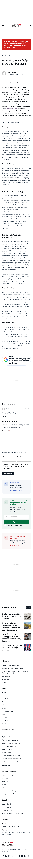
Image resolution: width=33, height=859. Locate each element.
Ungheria (5, 720)
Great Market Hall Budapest (11, 759)
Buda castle (6, 765)
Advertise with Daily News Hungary (13, 813)
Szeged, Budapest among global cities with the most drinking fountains (11, 637)
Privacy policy (6, 807)
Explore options (15, 490)
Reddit (4, 784)
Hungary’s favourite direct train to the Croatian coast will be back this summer (11, 626)
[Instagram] (9, 856)
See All (28, 607)
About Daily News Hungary (11, 665)
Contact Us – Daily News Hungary (13, 668)
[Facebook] (6, 856)
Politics (4, 695)
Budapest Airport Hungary (11, 756)
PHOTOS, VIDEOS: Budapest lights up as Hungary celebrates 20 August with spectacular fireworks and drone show (16, 44)
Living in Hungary (8, 734)
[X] (12, 856)
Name (4, 456)
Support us (13, 545)
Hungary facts (7, 752)
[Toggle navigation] (3, 25)
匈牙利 (4, 724)
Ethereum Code (11, 108)
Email (19, 456)
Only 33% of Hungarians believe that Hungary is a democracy (12, 647)
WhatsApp (5, 778)
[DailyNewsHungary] (16, 25)
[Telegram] (22, 856)
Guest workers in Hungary (10, 746)
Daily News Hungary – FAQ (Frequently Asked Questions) (15, 672)
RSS (3, 787)
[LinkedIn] (3, 856)
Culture (4, 708)
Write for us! (6, 679)
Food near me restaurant (10, 740)
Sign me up (16, 522)
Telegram (5, 781)
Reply (4, 416)
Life (3, 705)
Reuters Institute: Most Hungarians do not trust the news (12, 616)
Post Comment (7, 473)
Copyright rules (7, 804)
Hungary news (7, 692)
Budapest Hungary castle (10, 762)
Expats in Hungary (8, 749)
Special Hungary (7, 711)
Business (5, 699)
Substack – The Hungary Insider (12, 791)
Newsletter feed (7, 775)
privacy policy (19, 525)
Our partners (6, 676)
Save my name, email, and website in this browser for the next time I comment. (16, 466)
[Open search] (30, 25)
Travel (4, 702)
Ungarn (4, 717)
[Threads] (28, 856)
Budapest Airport (8, 737)
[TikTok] (16, 856)
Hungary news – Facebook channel (13, 794)
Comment (6, 431)
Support (4, 682)
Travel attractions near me (11, 743)
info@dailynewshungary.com (11, 826)
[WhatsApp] (19, 856)
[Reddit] (25, 856)
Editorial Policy (7, 810)
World (4, 714)
